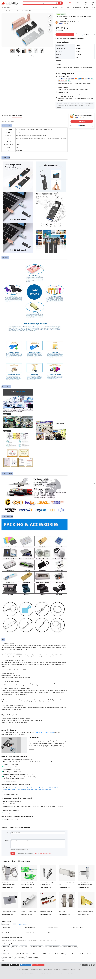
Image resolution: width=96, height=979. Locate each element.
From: (8, 832)
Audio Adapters (5, 927)
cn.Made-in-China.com (62, 971)
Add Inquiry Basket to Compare (27, 56)
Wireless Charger (19, 789)
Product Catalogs (22, 924)
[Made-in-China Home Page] (10, 3)
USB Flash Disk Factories (8, 954)
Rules (93, 7)
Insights (79, 969)
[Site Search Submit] (60, 3)
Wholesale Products (48, 969)
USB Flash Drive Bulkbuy (32, 957)
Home (3, 10)
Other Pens (14, 946)
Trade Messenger (25, 964)
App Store (5, 964)
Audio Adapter (11, 789)
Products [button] (25, 3)
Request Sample (80, 38)
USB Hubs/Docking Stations (8, 932)
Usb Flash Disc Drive (84, 954)
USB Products (6, 946)
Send (13, 853)
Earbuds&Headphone (43, 788)
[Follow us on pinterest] (91, 964)
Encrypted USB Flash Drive (36, 946)
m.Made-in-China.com (51, 971)
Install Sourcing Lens (39, 964)
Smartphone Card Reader (30, 789)
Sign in (92, 4)
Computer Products (10, 10)
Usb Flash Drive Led (19, 957)
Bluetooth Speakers (29, 930)
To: (9, 836)
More (3, 960)
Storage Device (20, 10)
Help (68, 7)
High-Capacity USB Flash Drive (70, 946)
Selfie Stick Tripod (29, 932)
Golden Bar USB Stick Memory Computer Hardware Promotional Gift (85, 911)
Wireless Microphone (32, 788)
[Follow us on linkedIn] (93, 964)
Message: (7, 840)
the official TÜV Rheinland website (45, 732)
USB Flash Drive (22, 788)
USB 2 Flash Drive (21, 954)
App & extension (77, 7)
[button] (56, 3)
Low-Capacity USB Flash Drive (52, 946)
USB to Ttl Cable (53, 788)
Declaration (63, 973)
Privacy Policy (71, 973)
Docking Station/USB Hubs (44, 789)
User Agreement (56, 973)
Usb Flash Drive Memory (34, 954)
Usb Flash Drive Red (7, 957)
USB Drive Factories (47, 954)
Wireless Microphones (53, 927)
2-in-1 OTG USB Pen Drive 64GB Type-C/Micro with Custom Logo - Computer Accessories (85, 884)
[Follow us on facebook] (83, 964)
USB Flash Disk (28, 10)
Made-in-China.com (42, 971)
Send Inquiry (65, 34)
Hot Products (17, 969)
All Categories (7, 7)
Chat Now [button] (86, 34)
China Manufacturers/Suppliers (36, 969)
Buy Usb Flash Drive (72, 954)
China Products (25, 969)
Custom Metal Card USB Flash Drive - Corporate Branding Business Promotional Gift (10, 911)
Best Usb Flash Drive (60, 954)
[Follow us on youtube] (89, 964)
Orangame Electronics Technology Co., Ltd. (69, 21)
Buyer (61, 7)
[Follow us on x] (85, 964)
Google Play (14, 964)
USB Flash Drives (52, 930)
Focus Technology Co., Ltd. (37, 973)
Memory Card (24, 946)
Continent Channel (65, 969)
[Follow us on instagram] (87, 964)
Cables (49, 932)
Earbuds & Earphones (30, 927)
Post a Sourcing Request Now (43, 853)
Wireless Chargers (6, 930)
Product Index (73, 969)
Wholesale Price (57, 969)
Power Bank (15, 788)
